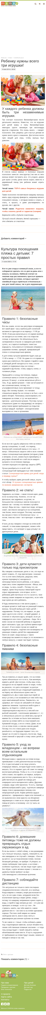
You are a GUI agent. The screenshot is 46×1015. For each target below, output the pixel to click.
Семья (10, 58)
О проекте (5, 993)
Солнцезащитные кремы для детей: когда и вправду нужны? (23, 474)
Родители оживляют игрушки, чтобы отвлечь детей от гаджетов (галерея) (23, 209)
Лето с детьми (8, 954)
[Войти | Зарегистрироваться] (40, 3)
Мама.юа (4, 58)
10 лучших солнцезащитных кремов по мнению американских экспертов (22, 483)
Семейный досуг (19, 58)
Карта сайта (6, 996)
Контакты (5, 999)
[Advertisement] (23, 31)
